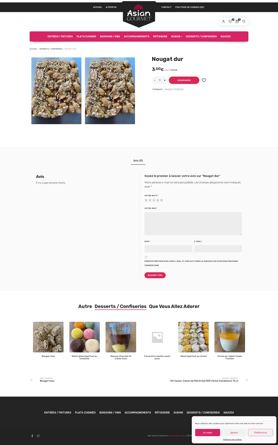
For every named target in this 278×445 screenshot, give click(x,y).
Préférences (260, 432)
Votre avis (150, 208)
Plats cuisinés (86, 36)
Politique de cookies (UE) (189, 7)
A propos (111, 7)
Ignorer (234, 432)
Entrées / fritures (60, 36)
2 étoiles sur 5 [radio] (148, 199)
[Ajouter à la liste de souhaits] (204, 80)
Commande (184, 80)
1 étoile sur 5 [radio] (146, 199)
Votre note (151, 195)
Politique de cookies (232, 439)
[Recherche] (244, 21)
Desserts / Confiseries (201, 36)
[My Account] (223, 21)
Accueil (97, 7)
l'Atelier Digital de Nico (177, 436)
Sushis (175, 36)
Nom (147, 241)
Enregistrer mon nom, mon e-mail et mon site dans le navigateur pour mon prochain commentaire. (191, 263)
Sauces (226, 36)
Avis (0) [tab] (138, 160)
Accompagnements (136, 36)
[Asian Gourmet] (139, 12)
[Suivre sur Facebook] (32, 436)
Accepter (207, 432)
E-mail (198, 241)
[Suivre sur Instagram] (38, 436)
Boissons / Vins (110, 36)
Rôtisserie (160, 36)
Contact (166, 7)
